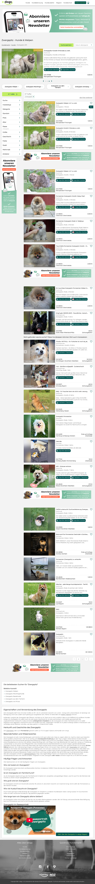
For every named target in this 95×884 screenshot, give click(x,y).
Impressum (70, 853)
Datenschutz (71, 856)
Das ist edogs (70, 847)
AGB (70, 851)
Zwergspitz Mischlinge (34, 87)
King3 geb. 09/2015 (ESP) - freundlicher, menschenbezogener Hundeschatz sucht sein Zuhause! (72, 313)
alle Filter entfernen (86, 97)
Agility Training (66, 714)
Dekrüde (59, 441)
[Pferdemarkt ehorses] (44, 875)
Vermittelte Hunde (25, 858)
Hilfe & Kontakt (71, 849)
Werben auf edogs (71, 858)
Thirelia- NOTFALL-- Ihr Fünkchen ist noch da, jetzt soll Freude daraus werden (72, 341)
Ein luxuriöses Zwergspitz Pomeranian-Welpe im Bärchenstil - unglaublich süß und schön (72, 288)
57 (9, 94)
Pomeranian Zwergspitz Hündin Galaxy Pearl (70, 196)
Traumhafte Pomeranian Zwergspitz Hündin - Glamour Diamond (72, 246)
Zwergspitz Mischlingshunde (14, 694)
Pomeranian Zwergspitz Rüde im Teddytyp (70, 221)
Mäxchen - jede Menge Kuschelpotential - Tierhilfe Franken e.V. (72, 584)
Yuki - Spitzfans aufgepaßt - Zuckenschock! (70, 366)
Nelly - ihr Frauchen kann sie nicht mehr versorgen (72, 391)
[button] (45, 81)
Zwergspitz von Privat (12, 701)
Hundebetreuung (24, 849)
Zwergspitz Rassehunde (13, 696)
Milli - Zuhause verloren (63, 466)
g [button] (43, 81)
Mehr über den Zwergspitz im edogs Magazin (72, 834)
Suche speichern (66, 45)
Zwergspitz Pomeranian (63, 416)
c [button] (3, 64)
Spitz (57, 609)
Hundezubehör (25, 851)
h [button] (51, 81)
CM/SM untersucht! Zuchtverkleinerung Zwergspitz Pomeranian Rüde (72, 509)
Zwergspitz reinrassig (83, 87)
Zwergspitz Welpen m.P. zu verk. (55, 51)
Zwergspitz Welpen (12, 87)
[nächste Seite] (91, 659)
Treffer (13, 94)
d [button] (41, 64)
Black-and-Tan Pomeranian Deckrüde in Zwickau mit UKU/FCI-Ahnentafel (72, 534)
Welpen (24, 853)
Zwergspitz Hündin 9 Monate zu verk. (68, 128)
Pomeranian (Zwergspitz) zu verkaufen (68, 559)
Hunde (13, 45)
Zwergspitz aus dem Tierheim (60, 86)
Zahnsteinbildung (30, 754)
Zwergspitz (29, 96)
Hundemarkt (6, 45)
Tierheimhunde (25, 856)
